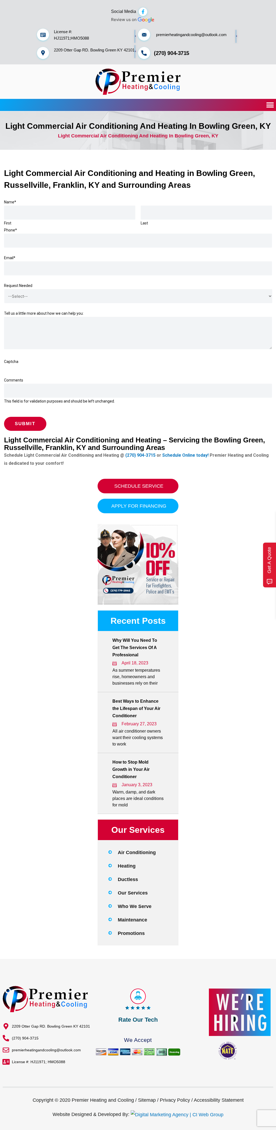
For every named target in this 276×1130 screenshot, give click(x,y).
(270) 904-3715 (171, 53)
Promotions (131, 933)
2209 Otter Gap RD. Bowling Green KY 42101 (94, 50)
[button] (270, 105)
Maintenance (132, 920)
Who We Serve (134, 906)
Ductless (128, 879)
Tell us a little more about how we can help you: (44, 313)
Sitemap (147, 1100)
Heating (127, 866)
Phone (10, 230)
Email (9, 258)
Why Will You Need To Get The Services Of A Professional (134, 647)
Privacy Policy (175, 1100)
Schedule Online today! (185, 455)
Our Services (133, 893)
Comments (13, 380)
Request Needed (18, 285)
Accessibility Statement (219, 1100)
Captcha (11, 361)
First (7, 223)
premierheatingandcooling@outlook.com (191, 34)
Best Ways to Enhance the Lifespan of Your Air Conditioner (136, 708)
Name (10, 202)
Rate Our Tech (138, 1019)
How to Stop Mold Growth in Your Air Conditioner (131, 769)
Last (144, 223)
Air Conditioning (137, 852)
